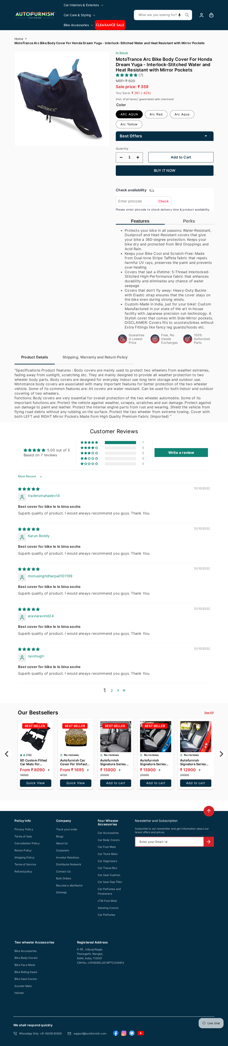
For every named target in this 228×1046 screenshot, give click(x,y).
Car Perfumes (106, 914)
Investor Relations (67, 857)
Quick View (35, 783)
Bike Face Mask (24, 965)
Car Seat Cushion (109, 875)
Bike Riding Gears (25, 972)
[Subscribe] (208, 842)
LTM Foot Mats (107, 900)
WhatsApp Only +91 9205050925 (40, 1033)
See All (209, 712)
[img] (29, 489)
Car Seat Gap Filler (110, 882)
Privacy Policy (23, 829)
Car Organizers (107, 861)
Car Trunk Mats (108, 854)
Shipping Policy (24, 857)
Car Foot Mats (107, 846)
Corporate (62, 850)
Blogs (59, 836)
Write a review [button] (181, 452)
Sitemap (61, 892)
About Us (62, 843)
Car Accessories (108, 832)
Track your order (66, 829)
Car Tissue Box (107, 868)
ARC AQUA (129, 114)
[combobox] (163, 15)
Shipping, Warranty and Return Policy (95, 357)
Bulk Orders (63, 878)
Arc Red (156, 114)
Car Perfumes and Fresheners (109, 891)
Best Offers (131, 136)
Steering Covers (108, 908)
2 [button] (112, 690)
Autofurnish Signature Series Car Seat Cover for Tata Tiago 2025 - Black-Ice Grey (114, 762)
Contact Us (63, 871)
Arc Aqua (182, 114)
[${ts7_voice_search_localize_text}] (179, 15)
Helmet (19, 993)
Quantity (122, 148)
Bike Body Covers (25, 957)
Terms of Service (25, 864)
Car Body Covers (109, 840)
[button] (84, 5)
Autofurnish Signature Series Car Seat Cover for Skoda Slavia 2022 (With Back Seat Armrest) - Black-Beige (154, 762)
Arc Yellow (129, 124)
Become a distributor (69, 885)
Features (140, 221)
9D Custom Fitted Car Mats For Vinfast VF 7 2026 (33, 762)
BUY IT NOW (164, 170)
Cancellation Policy (27, 843)
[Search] (187, 15)
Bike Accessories (25, 951)
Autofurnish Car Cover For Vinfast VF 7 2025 (73, 762)
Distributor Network (68, 864)
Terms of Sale (23, 836)
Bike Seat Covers (25, 979)
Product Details (34, 357)
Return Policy (23, 850)
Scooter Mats (23, 986)
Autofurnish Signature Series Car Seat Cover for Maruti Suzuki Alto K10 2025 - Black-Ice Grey (194, 762)
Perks (189, 221)
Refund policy (23, 871)
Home (18, 39)
